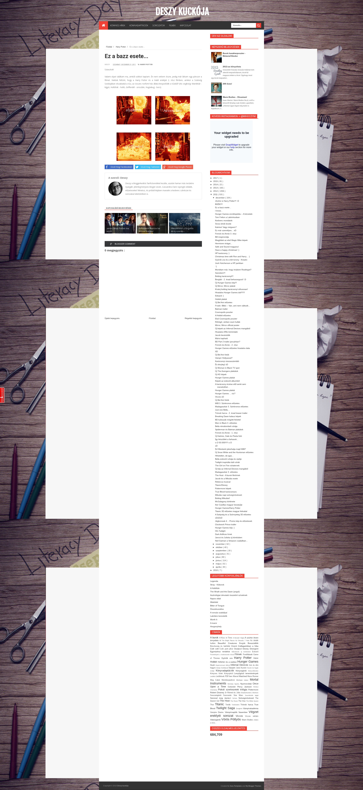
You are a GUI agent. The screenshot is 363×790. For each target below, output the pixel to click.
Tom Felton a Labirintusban (227, 217)
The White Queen (252, 701)
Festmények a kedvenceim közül (222, 654)
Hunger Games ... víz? (225, 393)
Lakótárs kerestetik (218, 616)
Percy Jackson (245, 687)
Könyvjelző (229, 674)
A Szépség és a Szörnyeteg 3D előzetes (233, 514)
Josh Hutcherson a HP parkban (229, 263)
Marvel (236, 676)
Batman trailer (221, 309)
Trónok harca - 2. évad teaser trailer (231, 413)
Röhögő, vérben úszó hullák (227, 322)
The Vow (242, 701)
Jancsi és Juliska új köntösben (228, 537)
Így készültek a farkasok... (226, 439)
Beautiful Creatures (228, 643)
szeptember (221, 550)
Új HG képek (220, 374)
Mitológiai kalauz (243, 680)
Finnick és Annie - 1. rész (226, 433)
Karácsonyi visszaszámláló (227, 361)
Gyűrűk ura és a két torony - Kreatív (231, 260)
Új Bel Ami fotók (222, 355)
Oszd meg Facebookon (121, 167)
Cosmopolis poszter (224, 312)
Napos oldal (215, 598)
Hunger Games (247, 661)
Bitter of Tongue (217, 606)
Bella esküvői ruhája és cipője (228, 459)
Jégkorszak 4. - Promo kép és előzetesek (233, 521)
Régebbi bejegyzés (193, 318)
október (219, 547)
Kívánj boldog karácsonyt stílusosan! (231, 289)
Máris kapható (221, 338)
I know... (218, 211)
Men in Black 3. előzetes (226, 423)
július (218, 557)
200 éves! (227, 84)
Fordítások (248, 654)
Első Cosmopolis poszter (226, 319)
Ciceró (234, 646)
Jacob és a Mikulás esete (226, 478)
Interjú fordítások (222, 668)
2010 (215, 570)
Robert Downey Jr (218, 692)
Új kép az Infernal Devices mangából (231, 469)
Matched (243, 676)
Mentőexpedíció (229, 680)
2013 (215, 188)
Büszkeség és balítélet (220, 646)
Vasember (244, 712)
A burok (214, 637)
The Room (234, 701)
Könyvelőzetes (253, 671)
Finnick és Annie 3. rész (225, 234)
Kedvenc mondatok (223, 220)
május (219, 564)
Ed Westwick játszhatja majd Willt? (230, 449)
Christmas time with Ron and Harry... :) (232, 256)
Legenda (214, 581)
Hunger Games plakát (225, 378)
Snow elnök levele (223, 224)
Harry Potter (146, 64)
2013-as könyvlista (232, 66)
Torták (228, 705)
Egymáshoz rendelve (221, 651)
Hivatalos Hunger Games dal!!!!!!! (230, 292)
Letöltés (213, 676)
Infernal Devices (240, 665)
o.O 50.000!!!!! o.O (223, 442)
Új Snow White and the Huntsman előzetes (234, 452)
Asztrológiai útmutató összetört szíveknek (228, 595)
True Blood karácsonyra (226, 492)
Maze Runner (252, 676)
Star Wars (239, 695)
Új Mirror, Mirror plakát (225, 286)
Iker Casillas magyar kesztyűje (228, 505)
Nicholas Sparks (234, 684)
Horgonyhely (215, 626)
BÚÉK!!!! (219, 204)
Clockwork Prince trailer (225, 524)
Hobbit (214, 661)
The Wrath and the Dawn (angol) (225, 591)
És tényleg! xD (221, 364)
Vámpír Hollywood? (224, 358)
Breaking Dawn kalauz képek (228, 416)
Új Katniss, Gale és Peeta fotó (228, 436)
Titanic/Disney (221, 485)
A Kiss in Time (226, 638)
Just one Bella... (222, 410)
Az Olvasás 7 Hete (242, 640)
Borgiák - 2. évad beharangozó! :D (230, 279)
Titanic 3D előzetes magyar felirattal (231, 511)
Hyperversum (221, 665)
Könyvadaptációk (226, 670)
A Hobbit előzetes (223, 315)
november (220, 544)
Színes (235, 698)
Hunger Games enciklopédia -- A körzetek (233, 214)
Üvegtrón (239, 708)
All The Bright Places (227, 640)
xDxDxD (218, 518)
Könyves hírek (217, 674)
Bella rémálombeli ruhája (226, 426)
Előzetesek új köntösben (242, 652)
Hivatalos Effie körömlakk (226, 332)
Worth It (213, 619)
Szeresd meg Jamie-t (221, 698)
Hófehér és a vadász (227, 662)
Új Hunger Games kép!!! (226, 283)
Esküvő (255, 652)
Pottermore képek (223, 488)
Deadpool (238, 649)
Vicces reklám (251, 716)
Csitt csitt (215, 649)
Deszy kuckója (182, 11)
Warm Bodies (248, 720)
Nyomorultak (246, 684)
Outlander (232, 687)
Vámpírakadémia (250, 708)
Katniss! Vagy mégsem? (226, 227)
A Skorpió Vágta (239, 638)
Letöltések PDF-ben (224, 676)
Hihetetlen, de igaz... (224, 456)
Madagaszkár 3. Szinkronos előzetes (231, 406)
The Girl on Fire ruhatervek (227, 465)
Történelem (236, 705)
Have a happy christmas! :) (227, 250)
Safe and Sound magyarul (227, 247)
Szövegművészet (247, 698)
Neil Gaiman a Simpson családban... (231, 541)
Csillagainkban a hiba (248, 646)
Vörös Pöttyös (231, 719)
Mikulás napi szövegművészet (228, 495)
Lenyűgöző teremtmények (246, 673)
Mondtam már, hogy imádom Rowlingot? (233, 270)
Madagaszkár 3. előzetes (226, 472)
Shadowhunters (246, 692)
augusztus (220, 554)
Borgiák (243, 643)
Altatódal (214, 602)
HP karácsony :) (222, 253)
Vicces (240, 716)
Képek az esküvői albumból (227, 381)
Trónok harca (247, 704)
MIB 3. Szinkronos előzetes (227, 403)
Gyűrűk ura (227, 658)
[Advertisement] (156, 38)
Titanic (220, 704)
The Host (225, 700)
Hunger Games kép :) (225, 528)
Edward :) (219, 296)
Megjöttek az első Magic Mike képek (231, 240)
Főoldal (152, 318)
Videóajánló (215, 720)
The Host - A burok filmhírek (227, 475)
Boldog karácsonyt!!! (224, 276)
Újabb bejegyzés (112, 318)
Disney (246, 649)
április (218, 567)
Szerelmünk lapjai (251, 695)
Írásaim (232, 668)
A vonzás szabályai (218, 612)
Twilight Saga (226, 708)
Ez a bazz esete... (223, 207)
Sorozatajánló (216, 695)
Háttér (255, 658)
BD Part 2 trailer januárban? (227, 342)
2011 (215, 194)
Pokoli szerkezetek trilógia (233, 689)
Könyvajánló (242, 671)
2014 (215, 184)
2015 (215, 181)
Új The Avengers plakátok (226, 371)
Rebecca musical (222, 482)
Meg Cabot (216, 680)
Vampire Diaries (217, 712)
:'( (216, 266)
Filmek (239, 654)
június (218, 560)
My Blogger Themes (253, 786)
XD (216, 351)
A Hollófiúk (215, 588)
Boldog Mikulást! (222, 498)
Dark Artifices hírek (223, 534)
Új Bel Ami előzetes (223, 302)
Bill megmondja (222, 237)
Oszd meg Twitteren (150, 167)
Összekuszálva (217, 609)
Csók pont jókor (227, 649)
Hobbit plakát (221, 299)
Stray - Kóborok (217, 585)
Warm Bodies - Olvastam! (235, 97)
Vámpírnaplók (232, 712)
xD (216, 446)
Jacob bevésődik (222, 335)
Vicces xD (219, 397)
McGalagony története (225, 501)
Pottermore (253, 690)
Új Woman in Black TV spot (227, 368)
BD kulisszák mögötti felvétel (228, 420)
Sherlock (255, 692)
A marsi (213, 623)
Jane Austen (241, 668)
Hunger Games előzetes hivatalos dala (232, 348)
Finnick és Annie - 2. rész (226, 345)
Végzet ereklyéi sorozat (234, 713)
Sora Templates (236, 786)
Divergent (254, 649)
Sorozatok (228, 695)
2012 (215, 191)
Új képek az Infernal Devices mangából (232, 328)
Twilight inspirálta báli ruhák (227, 462)
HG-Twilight (220, 531)
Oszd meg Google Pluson (180, 167)
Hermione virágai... (223, 243)
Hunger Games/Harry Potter (227, 508)
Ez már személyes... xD (225, 230)
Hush (213, 665)
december (220, 198)
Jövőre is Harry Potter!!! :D (227, 201)
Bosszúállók (253, 643)
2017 (215, 178)
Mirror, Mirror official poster (227, 325)
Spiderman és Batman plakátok (229, 429)
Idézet (228, 665)
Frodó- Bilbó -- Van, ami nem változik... (232, 306)
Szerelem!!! (220, 273)
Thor (212, 705)
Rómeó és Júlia (234, 693)
